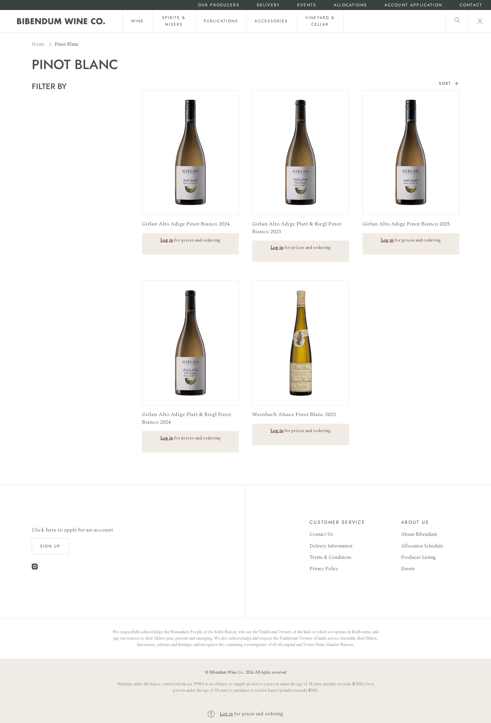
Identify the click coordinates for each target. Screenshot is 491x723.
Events (306, 5)
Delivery (268, 5)
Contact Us (321, 534)
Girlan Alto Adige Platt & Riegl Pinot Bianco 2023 (296, 227)
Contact (471, 5)
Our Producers (218, 5)
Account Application (413, 5)
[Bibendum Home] (61, 21)
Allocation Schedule (422, 546)
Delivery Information (331, 546)
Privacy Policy (324, 568)
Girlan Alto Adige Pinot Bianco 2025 (406, 224)
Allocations (350, 5)
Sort (445, 83)
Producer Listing (418, 557)
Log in (226, 713)
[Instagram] (35, 568)
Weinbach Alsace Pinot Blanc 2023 (294, 414)
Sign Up (50, 546)
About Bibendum (419, 534)
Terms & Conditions (330, 557)
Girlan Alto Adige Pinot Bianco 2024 (185, 224)
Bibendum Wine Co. (226, 672)
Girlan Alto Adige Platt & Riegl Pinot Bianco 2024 (186, 418)
